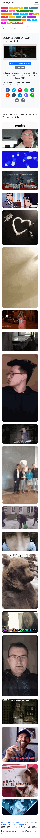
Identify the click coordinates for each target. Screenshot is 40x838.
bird (29, 20)
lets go (12, 11)
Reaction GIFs (18, 822)
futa (26, 8)
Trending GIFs (30, 822)
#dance (6, 438)
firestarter (33, 8)
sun (9, 23)
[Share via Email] (17, 100)
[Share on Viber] (26, 95)
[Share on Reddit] (8, 95)
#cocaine (20, 67)
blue (23, 17)
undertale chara (14, 20)
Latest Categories (19, 824)
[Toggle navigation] (36, 3)
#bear (6, 606)
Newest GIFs (6, 824)
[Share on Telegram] (20, 95)
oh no (24, 20)
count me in (31, 17)
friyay (36, 14)
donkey (15, 14)
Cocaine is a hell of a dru (20, 27)
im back (4, 11)
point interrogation (15, 8)
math (18, 17)
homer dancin (6, 14)
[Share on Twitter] (14, 90)
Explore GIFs (6, 822)
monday (4, 17)
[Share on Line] (32, 95)
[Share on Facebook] (8, 90)
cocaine (4, 8)
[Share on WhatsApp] (26, 90)
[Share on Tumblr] (14, 95)
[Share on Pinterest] (20, 90)
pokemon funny (17, 23)
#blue (6, 166)
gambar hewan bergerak (24, 11)
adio (34, 20)
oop (30, 14)
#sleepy (7, 603)
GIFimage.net (6, 27)
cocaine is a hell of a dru (20, 63)
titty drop (24, 14)
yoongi (12, 17)
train (3, 23)
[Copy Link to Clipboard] (23, 100)
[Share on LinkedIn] (32, 90)
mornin (4, 20)
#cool (6, 630)
